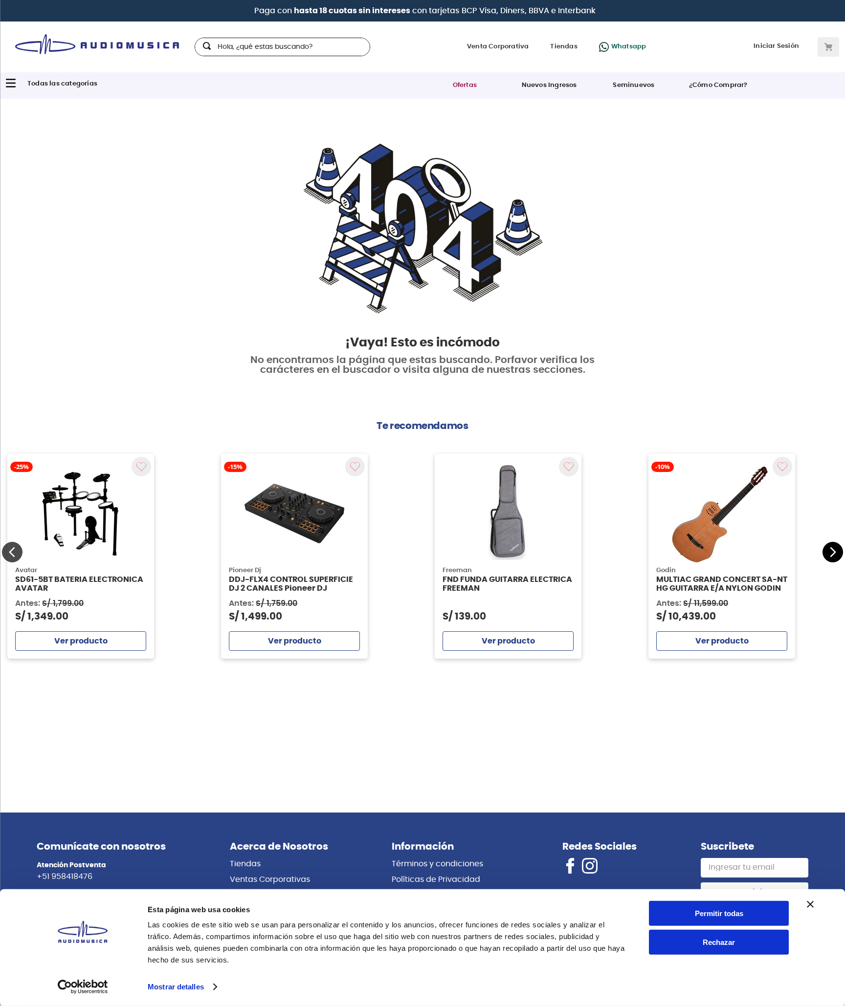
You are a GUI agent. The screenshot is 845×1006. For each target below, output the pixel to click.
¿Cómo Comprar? (718, 85)
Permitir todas (719, 913)
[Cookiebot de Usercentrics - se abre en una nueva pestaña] (83, 987)
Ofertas (465, 85)
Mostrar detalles (176, 987)
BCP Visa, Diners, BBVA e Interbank (529, 11)
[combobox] (282, 47)
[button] (12, 552)
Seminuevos (633, 85)
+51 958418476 (64, 876)
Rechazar (719, 942)
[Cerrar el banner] (810, 904)
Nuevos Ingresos (549, 85)
